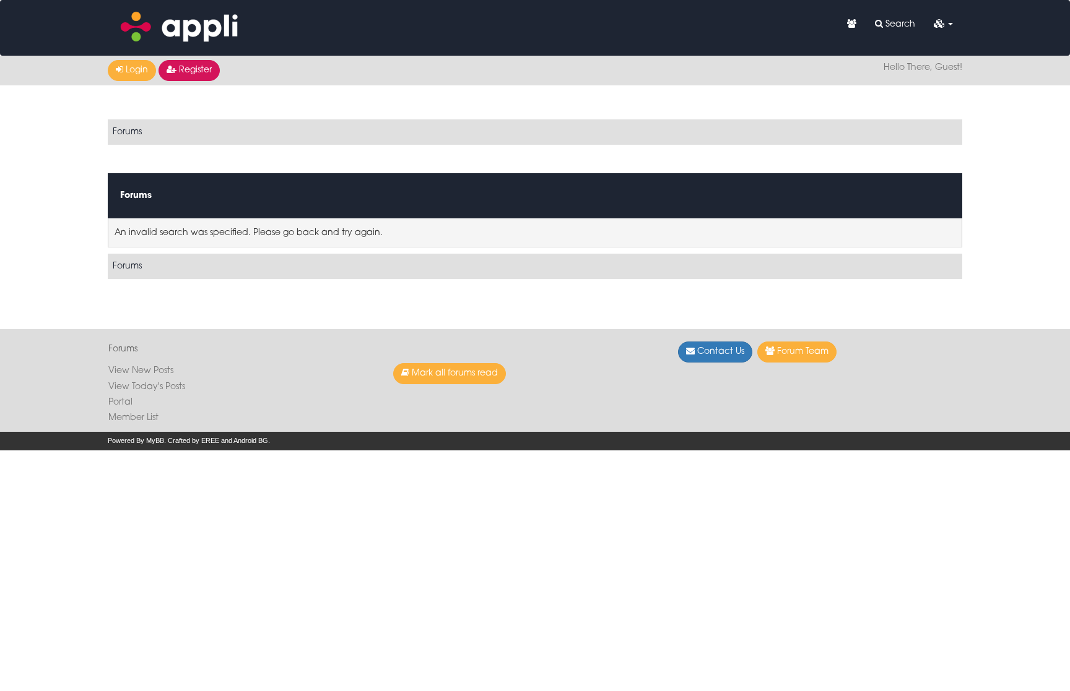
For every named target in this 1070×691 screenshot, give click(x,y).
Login (135, 70)
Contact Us (719, 351)
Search (899, 24)
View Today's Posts (146, 387)
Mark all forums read (453, 373)
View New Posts (140, 371)
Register (194, 70)
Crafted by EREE (193, 440)
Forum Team (802, 351)
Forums (127, 132)
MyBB (155, 440)
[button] (943, 24)
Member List (133, 418)
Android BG (250, 440)
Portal (120, 402)
